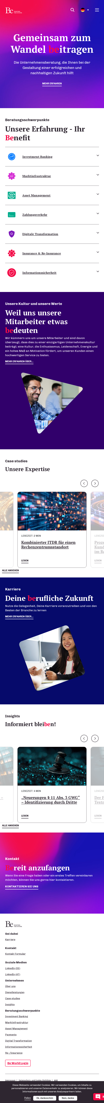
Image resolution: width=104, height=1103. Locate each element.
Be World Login (17, 1063)
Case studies (12, 998)
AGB (56, 1080)
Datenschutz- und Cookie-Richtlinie (35, 1080)
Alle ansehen (10, 570)
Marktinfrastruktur (16, 1022)
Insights (10, 1004)
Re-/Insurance (13, 1052)
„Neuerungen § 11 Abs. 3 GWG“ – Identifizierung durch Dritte (50, 800)
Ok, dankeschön (44, 1098)
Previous (84, 483)
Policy (27, 1098)
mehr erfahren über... (19, 361)
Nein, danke (68, 1098)
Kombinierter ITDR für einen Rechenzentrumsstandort (48, 544)
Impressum (10, 1080)
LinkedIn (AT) (12, 974)
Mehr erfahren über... (19, 616)
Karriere (10, 939)
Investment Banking (16, 1016)
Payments (11, 1034)
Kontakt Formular (15, 953)
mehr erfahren (52, 83)
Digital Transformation (18, 1040)
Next (95, 483)
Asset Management (16, 1028)
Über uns (10, 986)
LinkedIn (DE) (12, 968)
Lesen (24, 560)
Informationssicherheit (18, 1046)
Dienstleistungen (14, 992)
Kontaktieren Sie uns (21, 886)
